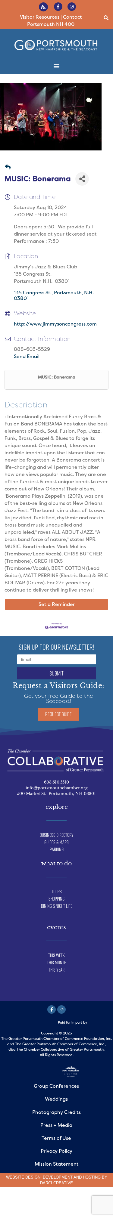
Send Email (26, 356)
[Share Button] (82, 179)
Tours (57, 891)
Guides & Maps (56, 842)
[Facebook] (51, 1009)
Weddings (56, 1099)
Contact (72, 17)
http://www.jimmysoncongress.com (55, 324)
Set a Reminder (57, 604)
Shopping (56, 898)
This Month (56, 962)
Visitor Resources (39, 17)
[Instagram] (71, 6)
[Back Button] (8, 167)
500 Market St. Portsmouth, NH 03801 (56, 793)
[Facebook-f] (58, 6)
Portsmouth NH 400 (50, 24)
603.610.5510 (56, 782)
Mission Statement (57, 1164)
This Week (56, 955)
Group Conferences (56, 1086)
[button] (106, 18)
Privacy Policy (56, 1151)
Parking (57, 849)
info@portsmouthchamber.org (57, 788)
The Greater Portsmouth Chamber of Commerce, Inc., (60, 1044)
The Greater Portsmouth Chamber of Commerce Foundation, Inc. (56, 1038)
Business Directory (57, 835)
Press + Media (56, 1125)
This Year (56, 969)
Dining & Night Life (56, 906)
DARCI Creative (56, 1183)
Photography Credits (56, 1112)
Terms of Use (56, 1138)
